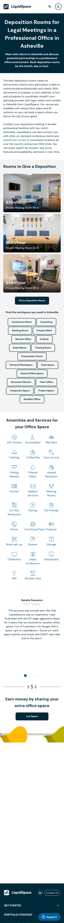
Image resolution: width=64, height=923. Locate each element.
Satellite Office (32, 399)
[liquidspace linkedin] (40, 893)
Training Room (43, 347)
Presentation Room (32, 356)
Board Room (19, 347)
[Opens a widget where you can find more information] (49, 917)
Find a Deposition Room (32, 300)
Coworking (46, 322)
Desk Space (47, 364)
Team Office (46, 382)
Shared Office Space (32, 373)
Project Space (46, 390)
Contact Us (52, 892)
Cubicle (44, 339)
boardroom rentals (14, 140)
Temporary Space (20, 390)
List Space (32, 716)
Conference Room (22, 322)
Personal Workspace (21, 364)
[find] (49, 6)
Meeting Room (20, 330)
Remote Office (23, 339)
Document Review (21, 382)
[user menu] (58, 6)
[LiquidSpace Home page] (17, 6)
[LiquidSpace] (18, 892)
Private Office (44, 330)
